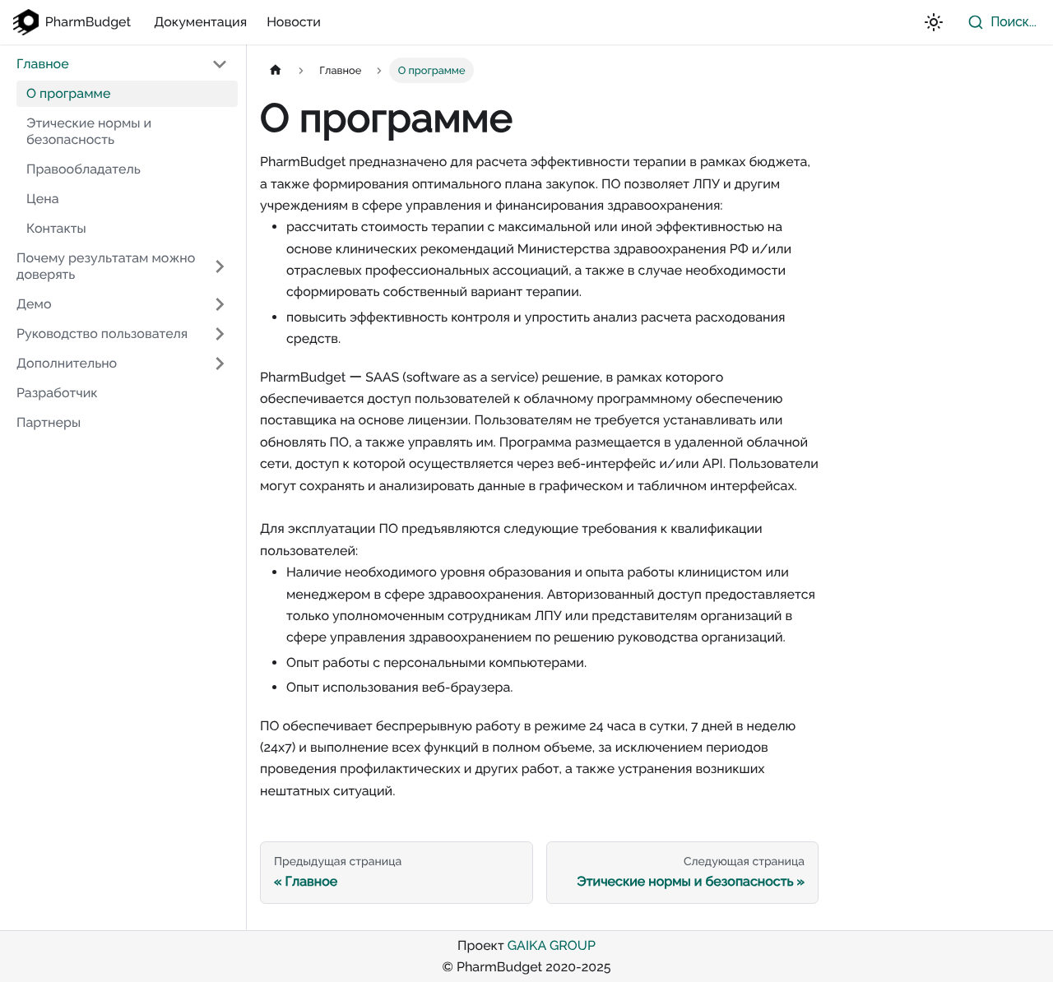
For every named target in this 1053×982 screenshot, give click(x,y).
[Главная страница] (275, 70)
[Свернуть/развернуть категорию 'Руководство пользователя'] (220, 334)
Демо (34, 304)
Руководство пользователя (102, 333)
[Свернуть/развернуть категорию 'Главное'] (220, 64)
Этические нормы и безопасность (88, 131)
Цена (42, 198)
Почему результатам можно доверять (105, 266)
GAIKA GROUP (552, 945)
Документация (200, 22)
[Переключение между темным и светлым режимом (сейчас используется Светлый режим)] (934, 22)
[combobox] (998, 22)
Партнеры (48, 422)
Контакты (56, 228)
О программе (68, 93)
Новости (294, 22)
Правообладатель (83, 169)
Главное (42, 64)
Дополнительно (66, 363)
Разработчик (57, 393)
